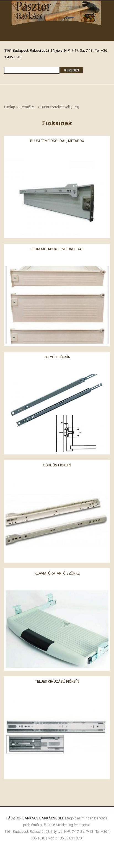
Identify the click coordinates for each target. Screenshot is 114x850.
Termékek (28, 107)
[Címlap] (57, 4)
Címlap (9, 107)
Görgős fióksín (57, 465)
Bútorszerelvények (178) (60, 107)
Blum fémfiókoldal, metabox (57, 140)
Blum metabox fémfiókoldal (57, 249)
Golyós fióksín (57, 357)
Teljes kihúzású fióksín (57, 681)
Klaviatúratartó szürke (57, 573)
